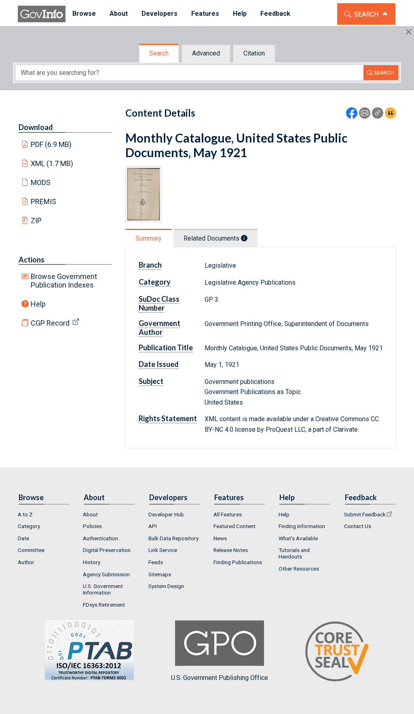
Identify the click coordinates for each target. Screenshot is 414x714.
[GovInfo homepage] (41, 14)
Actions (31, 259)
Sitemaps (159, 574)
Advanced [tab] (206, 53)
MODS (41, 182)
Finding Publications (237, 562)
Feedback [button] (275, 13)
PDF (51, 144)
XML (52, 163)
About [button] (119, 13)
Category (29, 526)
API (152, 526)
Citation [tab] (254, 53)
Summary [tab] (148, 238)
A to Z (25, 514)
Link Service (162, 550)
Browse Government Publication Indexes (64, 280)
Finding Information (302, 526)
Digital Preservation (107, 550)
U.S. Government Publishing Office (219, 678)
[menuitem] (84, 14)
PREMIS (43, 201)
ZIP (36, 220)
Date (23, 538)
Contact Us (357, 526)
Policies (92, 526)
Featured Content (234, 526)
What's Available (298, 538)
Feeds (155, 562)
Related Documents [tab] (212, 238)
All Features (227, 514)
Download (36, 127)
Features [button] (205, 13)
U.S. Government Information (103, 589)
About (90, 514)
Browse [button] (84, 13)
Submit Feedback (365, 514)
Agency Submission (106, 574)
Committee (31, 550)
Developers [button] (159, 13)
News (220, 538)
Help (38, 304)
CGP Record (50, 323)
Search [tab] (159, 53)
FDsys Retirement (104, 604)
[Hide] (408, 31)
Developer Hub (166, 514)
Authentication (100, 538)
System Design (166, 586)
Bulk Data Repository (173, 538)
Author (26, 562)
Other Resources (299, 568)
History (91, 562)
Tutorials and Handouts (294, 553)
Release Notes (230, 550)
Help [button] (240, 13)
